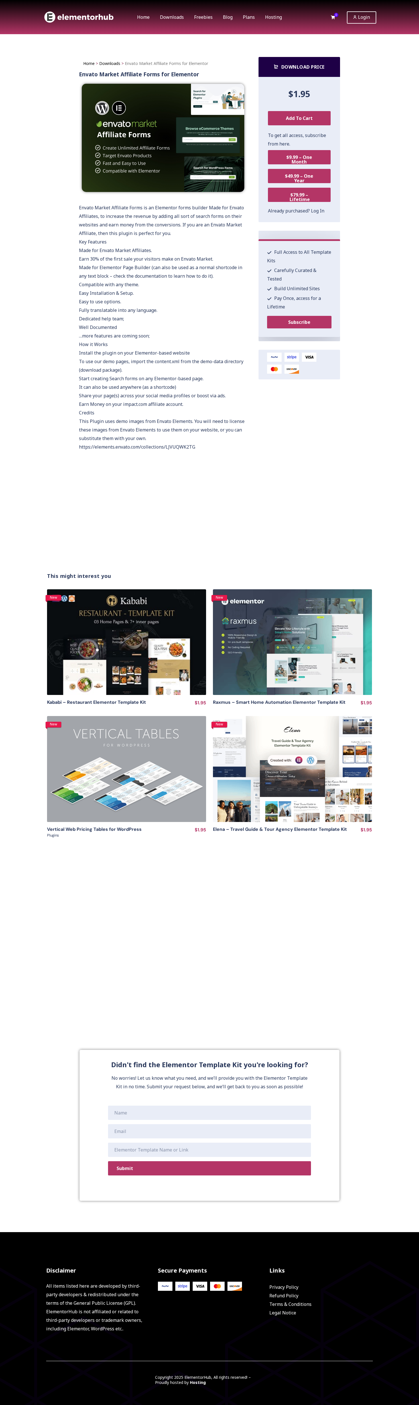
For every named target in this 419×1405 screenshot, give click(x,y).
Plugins (53, 835)
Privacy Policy (283, 1287)
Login (363, 17)
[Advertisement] (214, 524)
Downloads (109, 63)
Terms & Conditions (290, 1304)
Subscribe (299, 322)
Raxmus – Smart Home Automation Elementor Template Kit (279, 702)
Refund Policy (283, 1295)
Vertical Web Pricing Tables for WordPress (94, 829)
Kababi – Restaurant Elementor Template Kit (96, 702)
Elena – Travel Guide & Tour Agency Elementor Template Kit (280, 829)
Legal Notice (282, 1313)
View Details (126, 642)
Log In (317, 211)
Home (89, 63)
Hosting (198, 1382)
